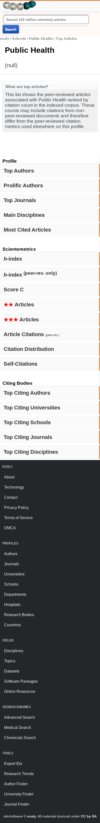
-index (13, 259)
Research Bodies (19, 615)
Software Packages (21, 681)
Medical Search (17, 727)
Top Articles (66, 38)
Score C (14, 290)
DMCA (10, 528)
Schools (19, 38)
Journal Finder (16, 804)
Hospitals (12, 605)
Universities (14, 574)
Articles (19, 305)
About (9, 477)
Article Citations (31, 334)
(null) (11, 65)
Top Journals (20, 200)
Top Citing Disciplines (31, 452)
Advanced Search (19, 717)
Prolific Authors (23, 185)
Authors (10, 554)
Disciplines (13, 651)
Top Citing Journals (28, 437)
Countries (12, 625)
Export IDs (13, 764)
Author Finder (16, 784)
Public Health (41, 38)
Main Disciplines (24, 215)
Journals (11, 564)
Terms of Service (18, 518)
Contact (10, 497)
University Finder (18, 794)
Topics (9, 661)
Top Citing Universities (32, 408)
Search (11, 29)
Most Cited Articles (27, 230)
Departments (15, 594)
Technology (14, 487)
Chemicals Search (20, 738)
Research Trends (19, 774)
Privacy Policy (16, 508)
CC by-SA (89, 816)
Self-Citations (20, 364)
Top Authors (19, 171)
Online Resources (19, 691)
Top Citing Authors (27, 393)
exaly (4, 38)
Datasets (11, 671)
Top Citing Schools (27, 422)
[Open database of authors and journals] (19, 3)
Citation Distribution (29, 349)
